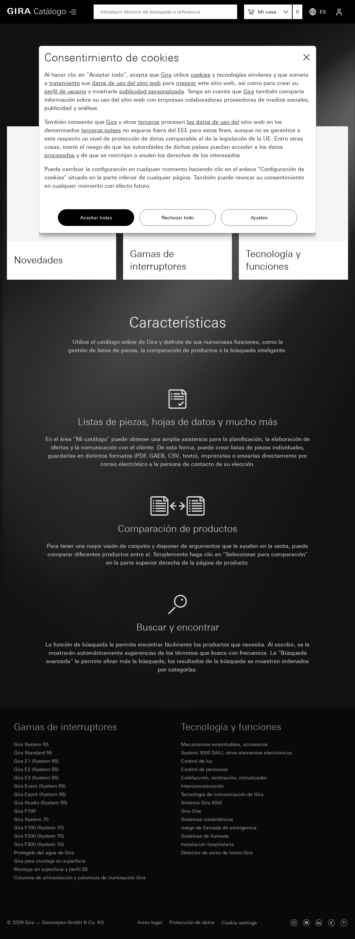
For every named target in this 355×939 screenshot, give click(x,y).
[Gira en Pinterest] (344, 922)
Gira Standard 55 (33, 752)
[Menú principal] (71, 12)
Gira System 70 (31, 819)
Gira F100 (25, 811)
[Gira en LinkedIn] (319, 922)
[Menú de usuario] (339, 11)
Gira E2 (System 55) (36, 769)
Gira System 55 (31, 744)
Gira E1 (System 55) (36, 761)
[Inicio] (36, 12)
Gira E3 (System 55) (36, 777)
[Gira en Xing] (331, 922)
